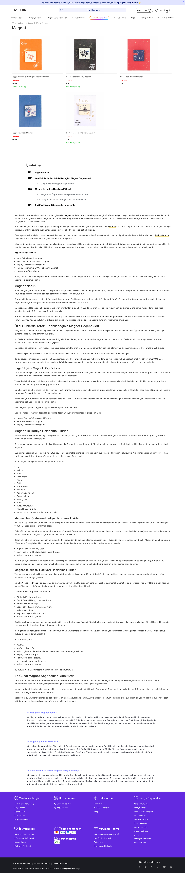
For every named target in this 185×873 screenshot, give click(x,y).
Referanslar (99, 842)
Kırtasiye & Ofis (32, 23)
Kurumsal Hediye (16, 17)
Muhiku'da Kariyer (101, 807)
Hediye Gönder (78, 17)
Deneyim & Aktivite (166, 17)
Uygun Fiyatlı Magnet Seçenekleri (57, 183)
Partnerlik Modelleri (22, 846)
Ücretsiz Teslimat (64, 803)
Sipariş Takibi (20, 811)
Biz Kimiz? (98, 803)
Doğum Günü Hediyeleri (57, 17)
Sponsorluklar (20, 842)
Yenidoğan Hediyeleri (142, 838)
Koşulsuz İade (62, 807)
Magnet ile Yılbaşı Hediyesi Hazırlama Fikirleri (64, 199)
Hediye (20, 23)
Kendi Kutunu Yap (141, 803)
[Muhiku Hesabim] (161, 10)
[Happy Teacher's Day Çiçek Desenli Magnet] (37, 54)
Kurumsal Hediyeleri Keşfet (105, 834)
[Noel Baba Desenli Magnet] (146, 54)
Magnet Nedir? (41, 172)
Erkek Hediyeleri (140, 823)
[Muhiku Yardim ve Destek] (156, 10)
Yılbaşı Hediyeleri (141, 831)
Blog (96, 811)
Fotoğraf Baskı (147, 17)
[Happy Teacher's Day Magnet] (91, 54)
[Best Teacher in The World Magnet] (91, 111)
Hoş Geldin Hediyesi (102, 838)
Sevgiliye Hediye (35, 17)
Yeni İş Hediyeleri (141, 827)
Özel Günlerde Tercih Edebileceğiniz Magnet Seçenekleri (63, 178)
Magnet (45, 23)
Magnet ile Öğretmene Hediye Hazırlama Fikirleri (65, 194)
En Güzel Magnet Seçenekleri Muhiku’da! (55, 205)
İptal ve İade (19, 815)
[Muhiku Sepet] (167, 10)
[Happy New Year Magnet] (37, 111)
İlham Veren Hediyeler (103, 846)
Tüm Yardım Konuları (23, 803)
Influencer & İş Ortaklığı (24, 838)
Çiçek (133, 17)
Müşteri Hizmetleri (22, 819)
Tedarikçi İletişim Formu (24, 834)
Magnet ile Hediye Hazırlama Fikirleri (53, 189)
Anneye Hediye (140, 807)
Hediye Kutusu (120, 17)
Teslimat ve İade (60, 863)
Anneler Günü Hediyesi (143, 811)
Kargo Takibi (19, 807)
